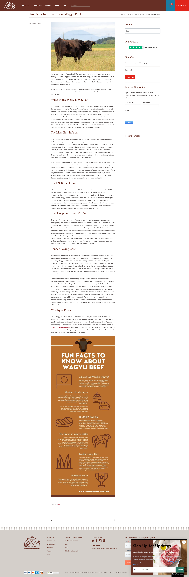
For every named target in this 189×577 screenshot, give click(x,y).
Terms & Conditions (121, 572)
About (57, 5)
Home (123, 14)
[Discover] (41, 573)
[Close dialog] (184, 542)
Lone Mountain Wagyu (74, 572)
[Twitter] (93, 541)
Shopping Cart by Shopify (99, 572)
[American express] (37, 573)
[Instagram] (100, 541)
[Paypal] (25, 573)
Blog (64, 5)
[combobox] (137, 569)
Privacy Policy (173, 562)
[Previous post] (51, 520)
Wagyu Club (37, 5)
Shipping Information (72, 551)
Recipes (48, 5)
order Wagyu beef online (60, 327)
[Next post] (114, 520)
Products (25, 5)
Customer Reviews (71, 541)
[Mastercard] (33, 573)
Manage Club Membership (74, 537)
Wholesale (50, 537)
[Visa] (29, 573)
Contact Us (51, 541)
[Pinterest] (104, 541)
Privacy (112, 572)
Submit (180, 569)
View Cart (130, 77)
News (66, 547)
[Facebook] (97, 541)
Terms (135, 564)
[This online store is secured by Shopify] (50, 572)
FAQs (66, 544)
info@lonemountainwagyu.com (105, 548)
